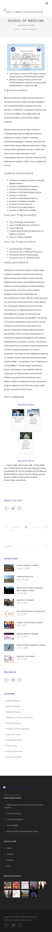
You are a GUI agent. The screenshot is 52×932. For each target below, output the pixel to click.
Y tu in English (12, 825)
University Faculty (13, 712)
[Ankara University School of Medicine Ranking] (42, 885)
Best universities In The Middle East (31, 611)
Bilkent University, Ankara (27, 565)
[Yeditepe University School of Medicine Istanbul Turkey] (33, 893)
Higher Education (13, 700)
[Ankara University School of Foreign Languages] (16, 885)
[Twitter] (13, 508)
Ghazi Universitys (14, 813)
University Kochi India (26, 656)
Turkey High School (14, 740)
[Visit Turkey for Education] (23, 11)
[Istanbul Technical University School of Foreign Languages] (25, 893)
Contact (10, 854)
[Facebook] (6, 508)
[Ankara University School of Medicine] (16, 893)
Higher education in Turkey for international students (23, 806)
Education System (13, 723)
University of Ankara (25, 600)
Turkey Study (11, 745)
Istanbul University (14, 757)
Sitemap (10, 860)
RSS (8, 866)
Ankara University (30, 29)
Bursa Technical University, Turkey (31, 645)
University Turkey (13, 734)
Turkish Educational (15, 819)
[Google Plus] (19, 508)
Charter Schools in (25, 577)
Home (16, 29)
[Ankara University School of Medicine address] (33, 885)
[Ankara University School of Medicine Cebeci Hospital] (25, 885)
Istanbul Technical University (18, 728)
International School (14, 751)
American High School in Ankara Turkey (23, 831)
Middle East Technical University (19, 717)
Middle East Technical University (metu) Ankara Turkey (30, 589)
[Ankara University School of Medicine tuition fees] (7, 893)
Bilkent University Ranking (28, 634)
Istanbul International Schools (30, 623)
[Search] (45, 546)
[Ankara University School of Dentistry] (7, 885)
